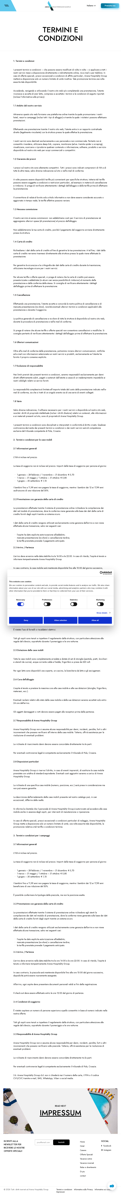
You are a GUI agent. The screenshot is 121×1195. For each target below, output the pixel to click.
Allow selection (60, 620)
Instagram (107, 1150)
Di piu (82, 1171)
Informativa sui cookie (103, 1189)
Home (82, 1142)
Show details (102, 613)
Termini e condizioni (64, 1189)
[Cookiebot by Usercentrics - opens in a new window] (101, 573)
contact (83, 1176)
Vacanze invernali (87, 1163)
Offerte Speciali (86, 1154)
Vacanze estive (86, 1159)
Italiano (90, 5)
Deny (26, 620)
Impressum (60, 1192)
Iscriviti (61, 1142)
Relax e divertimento (88, 1167)
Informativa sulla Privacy (83, 1189)
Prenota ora (110, 5)
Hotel (82, 1146)
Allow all (95, 620)
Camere (83, 1150)
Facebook (107, 1146)
